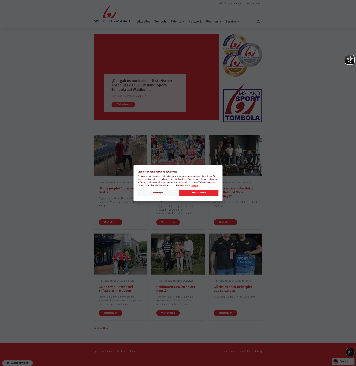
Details (194, 185)
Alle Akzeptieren (199, 193)
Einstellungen (157, 193)
